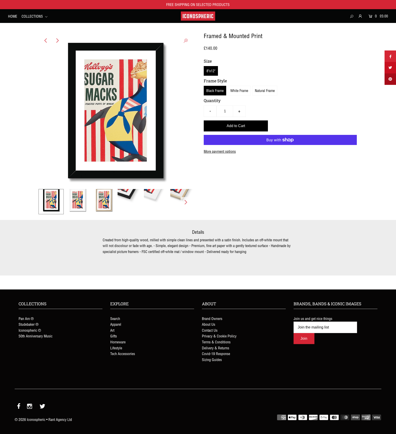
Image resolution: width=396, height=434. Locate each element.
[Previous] (46, 41)
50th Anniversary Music (35, 336)
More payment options (220, 151)
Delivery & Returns (215, 348)
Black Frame (215, 90)
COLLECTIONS (33, 16)
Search (115, 318)
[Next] (57, 41)
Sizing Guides (212, 359)
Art (112, 330)
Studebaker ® (28, 324)
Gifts (113, 336)
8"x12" (210, 71)
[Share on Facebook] (390, 56)
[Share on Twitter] (390, 67)
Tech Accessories (122, 353)
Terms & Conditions (216, 342)
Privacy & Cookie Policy (219, 336)
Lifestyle (116, 348)
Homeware (118, 342)
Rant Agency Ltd (60, 419)
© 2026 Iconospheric (30, 419)
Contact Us (209, 330)
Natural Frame (265, 90)
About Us (208, 324)
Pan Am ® (26, 318)
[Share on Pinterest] (390, 79)
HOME (12, 16)
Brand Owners (212, 318)
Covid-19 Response (216, 353)
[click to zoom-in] (186, 41)
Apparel (115, 324)
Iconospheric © (30, 330)
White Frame (239, 90)
